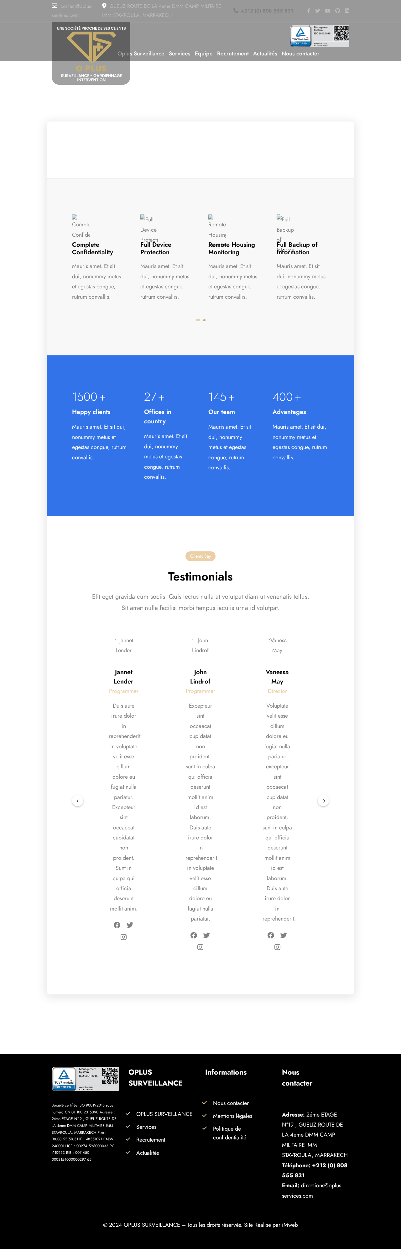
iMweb (290, 1225)
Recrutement (150, 1139)
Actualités (147, 1153)
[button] (198, 320)
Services (212, 102)
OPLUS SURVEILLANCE (164, 1114)
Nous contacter (231, 1103)
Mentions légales (232, 1116)
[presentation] (77, 801)
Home (186, 102)
